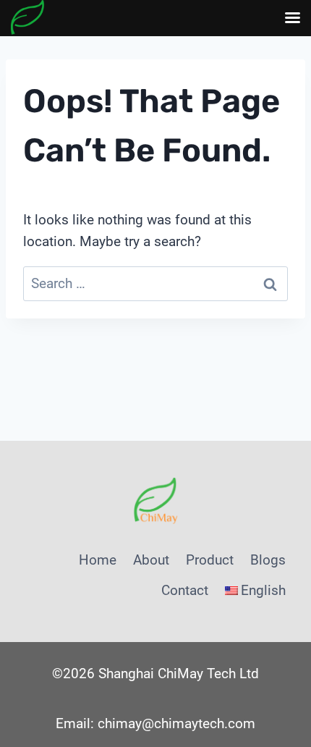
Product (210, 560)
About (151, 560)
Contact (184, 590)
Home (97, 560)
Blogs (268, 560)
